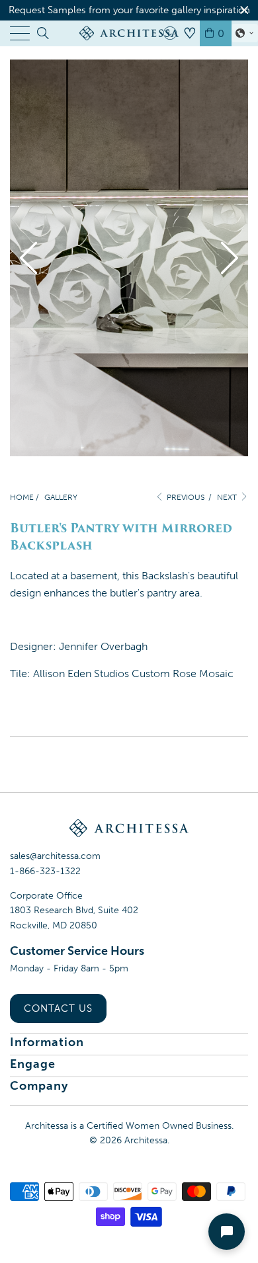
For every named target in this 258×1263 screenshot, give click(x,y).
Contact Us (58, 1008)
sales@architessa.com (55, 856)
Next (228, 497)
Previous (184, 497)
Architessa (145, 1140)
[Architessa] (129, 33)
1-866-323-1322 (45, 871)
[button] (245, 33)
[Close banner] (244, 10)
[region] (129, 10)
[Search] (42, 33)
